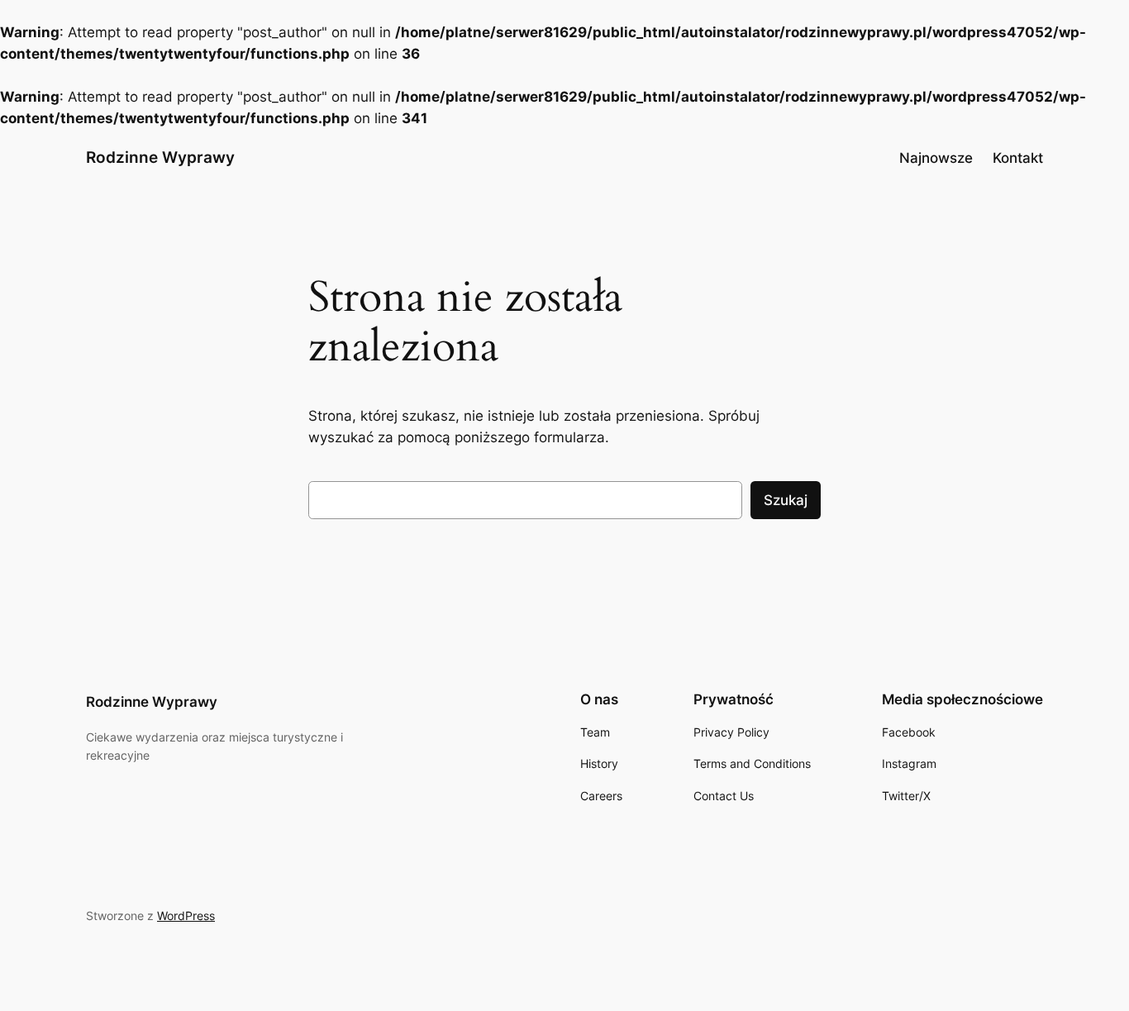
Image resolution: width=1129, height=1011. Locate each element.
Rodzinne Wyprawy (160, 157)
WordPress (186, 915)
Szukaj (785, 500)
